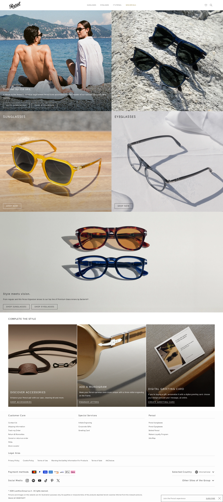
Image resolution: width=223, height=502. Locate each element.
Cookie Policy (28, 461)
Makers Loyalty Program (158, 434)
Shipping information (16, 427)
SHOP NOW (12, 206)
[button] (91, 5)
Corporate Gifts (84, 427)
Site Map (152, 438)
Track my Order (14, 430)
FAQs (10, 442)
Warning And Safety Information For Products (69, 461)
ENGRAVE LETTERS (89, 402)
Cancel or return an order (18, 438)
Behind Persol (154, 430)
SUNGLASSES (91, 5)
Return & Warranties (16, 434)
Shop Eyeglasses (44, 105)
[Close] (219, 498)
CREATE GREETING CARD (161, 402)
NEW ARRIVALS (131, 5)
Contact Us (12, 423)
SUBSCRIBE (210, 498)
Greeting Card (84, 430)
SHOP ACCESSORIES (21, 402)
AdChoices (110, 461)
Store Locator (13, 446)
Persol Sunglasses (156, 423)
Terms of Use (42, 461)
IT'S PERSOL (117, 5)
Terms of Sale (96, 461)
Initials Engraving (85, 423)
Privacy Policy (13, 461)
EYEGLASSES (104, 5)
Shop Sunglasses (16, 105)
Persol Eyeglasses (156, 427)
